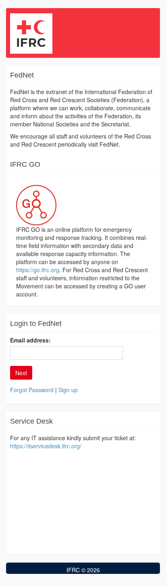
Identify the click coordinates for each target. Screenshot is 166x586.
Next (21, 373)
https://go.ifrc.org (37, 270)
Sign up (68, 390)
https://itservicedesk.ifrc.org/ (45, 446)
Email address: (30, 340)
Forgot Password (32, 390)
